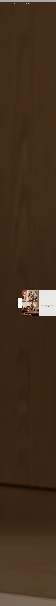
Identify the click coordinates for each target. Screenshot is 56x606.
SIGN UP (47, 306)
